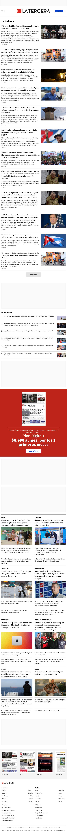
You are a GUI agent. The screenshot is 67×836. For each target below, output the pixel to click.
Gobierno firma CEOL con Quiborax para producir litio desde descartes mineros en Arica (49, 523)
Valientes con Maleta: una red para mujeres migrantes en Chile (49, 673)
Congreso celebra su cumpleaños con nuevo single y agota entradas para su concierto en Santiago (49, 661)
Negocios (38, 518)
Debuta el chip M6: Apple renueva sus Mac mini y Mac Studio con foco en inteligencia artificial (16, 625)
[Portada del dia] (34, 425)
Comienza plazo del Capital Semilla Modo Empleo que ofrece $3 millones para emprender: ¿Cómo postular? (16, 523)
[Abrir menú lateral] (3, 11)
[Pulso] (27, 772)
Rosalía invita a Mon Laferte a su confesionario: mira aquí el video (50, 654)
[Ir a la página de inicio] (33, 11)
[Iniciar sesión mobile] (65, 11)
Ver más (33, 274)
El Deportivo (39, 568)
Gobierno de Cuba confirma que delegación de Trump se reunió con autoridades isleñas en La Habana (20, 255)
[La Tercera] (9, 772)
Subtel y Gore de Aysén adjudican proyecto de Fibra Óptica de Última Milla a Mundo (50, 560)
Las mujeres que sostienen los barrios (47, 710)
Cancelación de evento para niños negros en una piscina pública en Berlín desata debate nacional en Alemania (15, 712)
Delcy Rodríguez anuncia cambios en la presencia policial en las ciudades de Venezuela (28, 316)
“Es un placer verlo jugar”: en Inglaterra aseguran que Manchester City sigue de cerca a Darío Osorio (28, 339)
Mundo (3, 669)
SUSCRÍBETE (33, 451)
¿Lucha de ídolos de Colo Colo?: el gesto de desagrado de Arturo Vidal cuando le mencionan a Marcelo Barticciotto (49, 603)
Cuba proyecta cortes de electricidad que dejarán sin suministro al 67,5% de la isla (17, 71)
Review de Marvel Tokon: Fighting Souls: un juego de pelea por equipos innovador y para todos (16, 661)
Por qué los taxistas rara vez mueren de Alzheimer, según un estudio (14, 611)
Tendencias (5, 568)
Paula (37, 669)
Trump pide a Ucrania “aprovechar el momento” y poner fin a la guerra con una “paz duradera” (28, 354)
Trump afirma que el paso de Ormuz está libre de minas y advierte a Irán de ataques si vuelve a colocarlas (16, 674)
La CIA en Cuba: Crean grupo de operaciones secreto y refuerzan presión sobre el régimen (19, 51)
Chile (3, 518)
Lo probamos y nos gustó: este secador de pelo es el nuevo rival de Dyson (50, 701)
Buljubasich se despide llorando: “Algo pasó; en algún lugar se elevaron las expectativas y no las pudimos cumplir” (50, 575)
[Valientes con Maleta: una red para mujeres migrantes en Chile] (50, 687)
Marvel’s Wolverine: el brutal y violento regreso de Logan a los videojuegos (16, 654)
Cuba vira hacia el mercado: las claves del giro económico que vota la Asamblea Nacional (20, 89)
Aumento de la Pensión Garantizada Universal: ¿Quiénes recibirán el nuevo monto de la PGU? (29, 346)
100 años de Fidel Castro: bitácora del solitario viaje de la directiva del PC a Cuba (20, 27)
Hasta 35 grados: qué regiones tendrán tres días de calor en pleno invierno (16, 602)
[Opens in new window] (45, 772)
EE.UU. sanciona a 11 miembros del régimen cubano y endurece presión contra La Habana (19, 216)
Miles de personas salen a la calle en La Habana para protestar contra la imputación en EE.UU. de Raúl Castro (20, 155)
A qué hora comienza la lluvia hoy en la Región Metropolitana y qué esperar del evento (28, 331)
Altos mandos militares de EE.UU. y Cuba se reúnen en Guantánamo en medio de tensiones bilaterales (20, 110)
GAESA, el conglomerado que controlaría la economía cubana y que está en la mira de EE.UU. (19, 132)
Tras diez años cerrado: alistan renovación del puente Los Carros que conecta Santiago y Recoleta (16, 561)
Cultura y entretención (43, 620)
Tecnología (5, 620)
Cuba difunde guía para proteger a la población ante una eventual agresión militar (19, 236)
